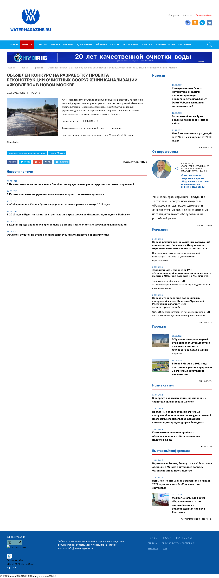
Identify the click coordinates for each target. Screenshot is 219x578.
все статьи (206, 446)
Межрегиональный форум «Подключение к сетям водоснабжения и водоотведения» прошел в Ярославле (188, 505)
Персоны (147, 44)
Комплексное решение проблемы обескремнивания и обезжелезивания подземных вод (176, 436)
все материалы (204, 225)
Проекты (38, 67)
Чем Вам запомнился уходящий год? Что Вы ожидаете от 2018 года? (192, 137)
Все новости (205, 147)
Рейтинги (101, 44)
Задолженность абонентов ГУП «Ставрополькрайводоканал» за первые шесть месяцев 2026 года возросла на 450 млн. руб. (181, 273)
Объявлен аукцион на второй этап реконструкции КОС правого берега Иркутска (58, 234)
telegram (37, 576)
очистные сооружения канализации (27, 152)
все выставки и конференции (196, 519)
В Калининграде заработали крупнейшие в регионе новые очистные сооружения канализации (67, 224)
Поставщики (131, 44)
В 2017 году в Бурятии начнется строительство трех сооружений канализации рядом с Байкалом (69, 214)
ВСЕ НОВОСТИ (205, 322)
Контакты (187, 15)
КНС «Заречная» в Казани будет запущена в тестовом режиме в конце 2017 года (58, 204)
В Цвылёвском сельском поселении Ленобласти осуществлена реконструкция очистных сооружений (70, 184)
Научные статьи (184, 538)
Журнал (55, 44)
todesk (45, 576)
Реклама (68, 44)
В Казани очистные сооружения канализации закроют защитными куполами (55, 194)
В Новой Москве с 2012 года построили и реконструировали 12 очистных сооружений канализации (192, 369)
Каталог (115, 44)
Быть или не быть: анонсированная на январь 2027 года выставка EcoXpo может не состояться (181, 484)
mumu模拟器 (16, 576)
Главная (13, 44)
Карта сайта (12, 567)
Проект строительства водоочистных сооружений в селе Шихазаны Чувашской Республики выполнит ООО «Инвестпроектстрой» (178, 302)
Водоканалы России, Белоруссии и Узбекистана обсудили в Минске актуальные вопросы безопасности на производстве (182, 467)
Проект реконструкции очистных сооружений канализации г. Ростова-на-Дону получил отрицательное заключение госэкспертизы (181, 245)
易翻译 (52, 576)
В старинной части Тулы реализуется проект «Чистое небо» (190, 119)
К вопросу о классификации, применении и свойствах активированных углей (179, 399)
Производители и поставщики (178, 543)
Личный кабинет (204, 15)
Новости (27, 44)
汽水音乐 (5, 576)
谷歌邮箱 (28, 576)
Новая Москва (57, 152)
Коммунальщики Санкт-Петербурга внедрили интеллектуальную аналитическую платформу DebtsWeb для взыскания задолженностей (189, 97)
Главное (152, 538)
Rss (165, 548)
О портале (174, 15)
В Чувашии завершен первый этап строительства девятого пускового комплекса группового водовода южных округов (191, 346)
